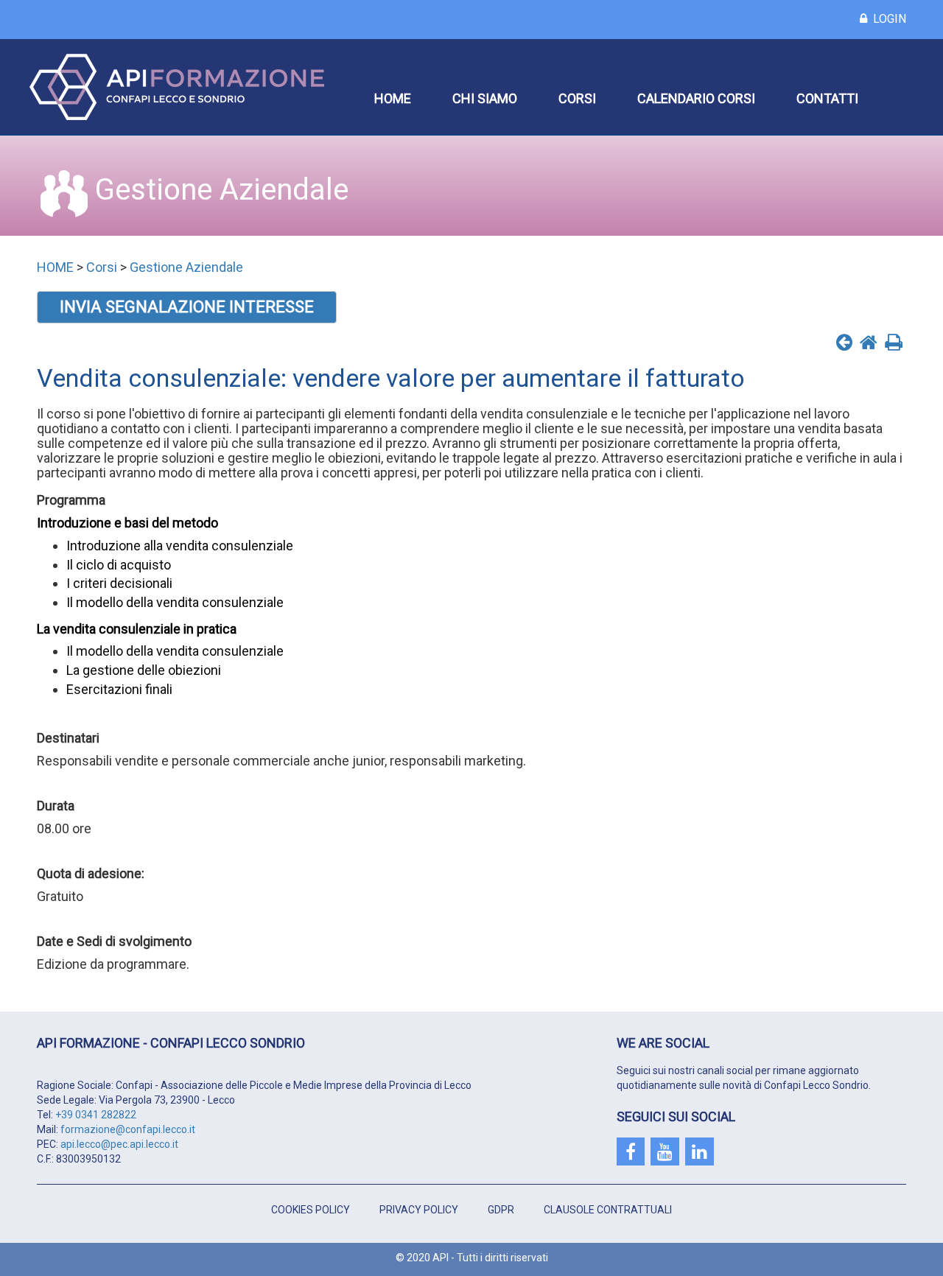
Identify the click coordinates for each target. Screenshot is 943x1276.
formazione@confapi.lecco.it (127, 1129)
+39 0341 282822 (95, 1115)
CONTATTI (827, 98)
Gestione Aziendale (186, 267)
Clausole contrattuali (608, 1210)
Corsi (101, 267)
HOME (392, 98)
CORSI (577, 98)
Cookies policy (310, 1210)
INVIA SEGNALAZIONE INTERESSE (187, 307)
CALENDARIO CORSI (696, 98)
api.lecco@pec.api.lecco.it (119, 1144)
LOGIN (886, 19)
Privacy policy (418, 1210)
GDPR (501, 1210)
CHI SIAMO (484, 98)
